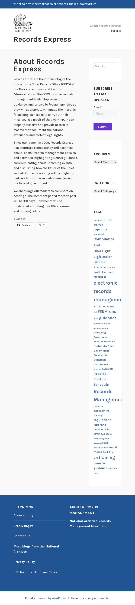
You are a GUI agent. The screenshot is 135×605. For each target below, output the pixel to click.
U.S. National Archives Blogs (35, 572)
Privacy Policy (24, 562)
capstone (100, 229)
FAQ (95, 312)
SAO (103, 434)
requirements (102, 429)
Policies (116, 30)
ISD (105, 323)
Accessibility (23, 515)
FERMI (103, 312)
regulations (102, 420)
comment (99, 234)
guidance (108, 318)
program (97, 369)
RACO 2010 (107, 369)
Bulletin (98, 224)
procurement (101, 364)
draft (97, 272)
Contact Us (22, 536)
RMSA (97, 433)
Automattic (101, 598)
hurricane (98, 323)
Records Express (42, 39)
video (96, 473)
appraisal (98, 220)
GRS (112, 312)
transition (112, 468)
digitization (103, 257)
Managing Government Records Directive (104, 337)
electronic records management (110, 291)
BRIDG (107, 220)
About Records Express (105, 26)
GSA (96, 318)
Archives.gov (23, 526)
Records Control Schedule (101, 379)
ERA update (108, 307)
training (107, 457)
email (98, 306)
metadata (100, 346)
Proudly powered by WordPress (45, 598)
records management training (101, 411)
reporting (100, 424)
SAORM (109, 434)
